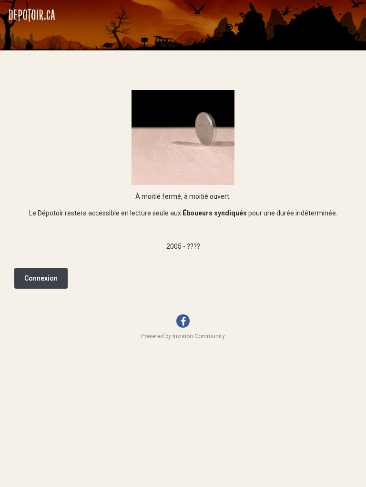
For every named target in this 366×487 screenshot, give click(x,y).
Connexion (41, 278)
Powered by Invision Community (183, 336)
